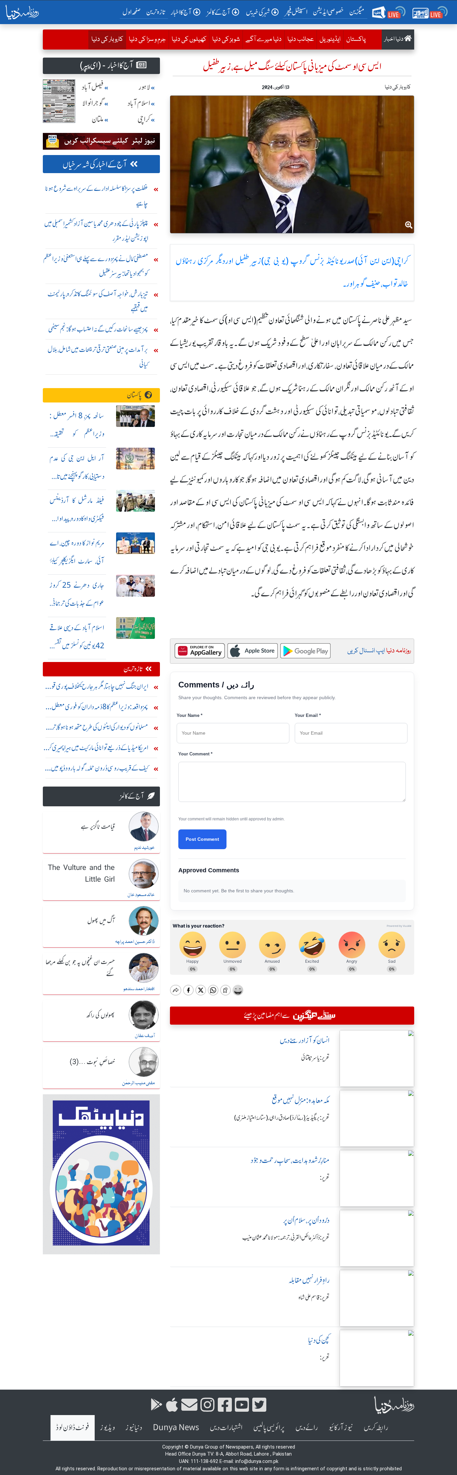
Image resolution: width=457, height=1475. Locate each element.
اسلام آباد (138, 103)
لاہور (144, 87)
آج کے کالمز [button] (219, 12)
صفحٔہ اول (133, 11)
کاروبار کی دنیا (105, 39)
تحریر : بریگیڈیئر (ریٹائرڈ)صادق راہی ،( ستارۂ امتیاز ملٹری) (282, 1117)
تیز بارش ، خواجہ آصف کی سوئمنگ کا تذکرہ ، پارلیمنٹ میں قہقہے (98, 301)
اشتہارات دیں (226, 1427)
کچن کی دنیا (319, 1340)
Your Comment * (195, 753)
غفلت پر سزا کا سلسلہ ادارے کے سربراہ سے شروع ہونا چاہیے (96, 195)
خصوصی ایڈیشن (328, 12)
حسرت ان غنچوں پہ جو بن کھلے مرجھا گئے (80, 968)
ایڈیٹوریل (330, 39)
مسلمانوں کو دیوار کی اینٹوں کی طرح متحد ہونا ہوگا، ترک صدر (96, 729)
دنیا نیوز (133, 1427)
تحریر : (325, 1177)
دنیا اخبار (394, 39)
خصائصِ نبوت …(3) (92, 1062)
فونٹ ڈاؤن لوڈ (72, 1427)
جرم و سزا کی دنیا (147, 39)
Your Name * (189, 715)
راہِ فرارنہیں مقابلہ (309, 1280)
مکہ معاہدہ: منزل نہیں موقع (301, 1100)
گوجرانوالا (93, 103)
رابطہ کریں (376, 1427)
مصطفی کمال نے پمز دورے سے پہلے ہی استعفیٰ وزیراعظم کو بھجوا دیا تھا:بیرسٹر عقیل (95, 266)
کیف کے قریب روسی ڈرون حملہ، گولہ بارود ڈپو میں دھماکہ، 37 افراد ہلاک (99, 770)
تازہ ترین (155, 12)
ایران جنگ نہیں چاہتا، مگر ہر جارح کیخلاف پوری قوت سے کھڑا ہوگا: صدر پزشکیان (96, 688)
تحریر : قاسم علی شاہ (314, 1297)
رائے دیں (306, 1427)
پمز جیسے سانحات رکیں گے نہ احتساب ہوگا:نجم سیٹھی (98, 329)
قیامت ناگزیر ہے (98, 827)
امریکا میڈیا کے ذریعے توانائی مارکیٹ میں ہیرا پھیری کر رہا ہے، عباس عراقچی (98, 749)
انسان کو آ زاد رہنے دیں (305, 1040)
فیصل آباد (93, 87)
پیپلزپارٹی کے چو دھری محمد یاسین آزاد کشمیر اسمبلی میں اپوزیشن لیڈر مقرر (96, 230)
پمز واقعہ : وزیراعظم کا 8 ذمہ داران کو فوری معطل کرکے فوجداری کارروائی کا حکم (100, 708)
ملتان (98, 119)
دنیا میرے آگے (264, 39)
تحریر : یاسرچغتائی (315, 1057)
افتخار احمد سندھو (139, 989)
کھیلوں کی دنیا (189, 39)
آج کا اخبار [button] (181, 12)
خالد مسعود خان (141, 895)
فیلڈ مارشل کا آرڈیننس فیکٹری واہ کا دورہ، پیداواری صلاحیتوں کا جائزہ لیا (77, 518)
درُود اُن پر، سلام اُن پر (306, 1220)
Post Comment (202, 839)
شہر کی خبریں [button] (258, 12)
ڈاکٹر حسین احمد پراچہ (135, 942)
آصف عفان (145, 1036)
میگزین (357, 12)
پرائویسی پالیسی (269, 1427)
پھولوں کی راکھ (100, 1015)
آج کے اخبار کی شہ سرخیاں (95, 164)
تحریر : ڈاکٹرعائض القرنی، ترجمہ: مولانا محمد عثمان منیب (286, 1237)
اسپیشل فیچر (296, 12)
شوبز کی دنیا (226, 39)
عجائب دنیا (300, 39)
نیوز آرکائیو (341, 1427)
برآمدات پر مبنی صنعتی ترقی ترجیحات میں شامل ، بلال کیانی (98, 356)
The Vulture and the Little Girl (81, 874)
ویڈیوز (107, 1427)
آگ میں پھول (101, 921)
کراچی (144, 119)
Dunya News (176, 1427)
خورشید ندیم (144, 848)
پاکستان (356, 39)
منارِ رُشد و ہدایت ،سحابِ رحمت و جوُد (290, 1160)
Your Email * (308, 715)
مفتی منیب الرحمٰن (138, 1083)
